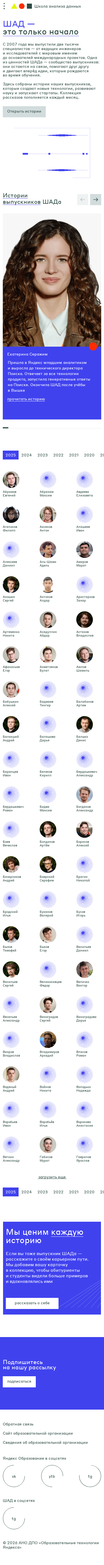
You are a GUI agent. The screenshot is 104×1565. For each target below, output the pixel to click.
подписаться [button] (19, 1380)
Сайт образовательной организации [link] (38, 1432)
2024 (26, 454)
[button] (24, 111)
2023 (42, 454)
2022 (58, 454)
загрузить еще (52, 1176)
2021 (73, 454)
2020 (89, 454)
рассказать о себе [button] (32, 1302)
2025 (11, 454)
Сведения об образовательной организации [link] (45, 1442)
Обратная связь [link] (18, 1423)
